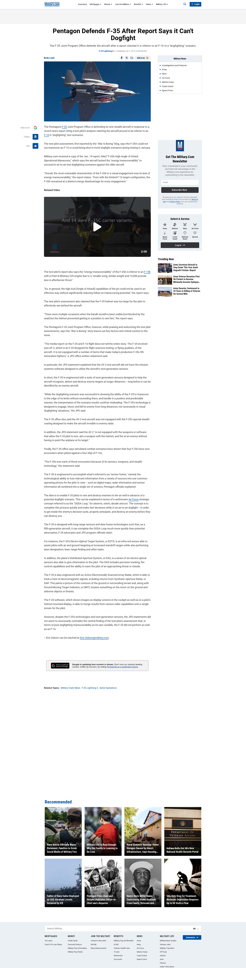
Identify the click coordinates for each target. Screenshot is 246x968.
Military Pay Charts (75, 952)
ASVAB (93, 944)
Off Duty (163, 952)
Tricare (116, 952)
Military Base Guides (168, 941)
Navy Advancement (98, 948)
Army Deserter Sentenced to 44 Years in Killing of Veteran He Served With (186, 291)
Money (107, 4)
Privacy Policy (175, 202)
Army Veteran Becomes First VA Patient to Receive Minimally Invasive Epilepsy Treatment (186, 279)
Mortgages (94, 4)
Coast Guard (142, 955)
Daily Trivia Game (167, 967)
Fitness (163, 963)
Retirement (118, 955)
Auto (162, 959)
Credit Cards (73, 941)
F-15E (147, 271)
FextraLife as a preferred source (122, 667)
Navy (139, 944)
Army (139, 941)
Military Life (161, 4)
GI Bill (116, 944)
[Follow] (35, 137)
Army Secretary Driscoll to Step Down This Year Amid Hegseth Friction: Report (185, 267)
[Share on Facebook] (121, 58)
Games (163, 955)
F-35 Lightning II (106, 51)
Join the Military (122, 4)
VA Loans (48, 941)
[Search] (185, 4)
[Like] (35, 146)
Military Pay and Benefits (124, 941)
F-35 (64, 126)
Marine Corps (142, 952)
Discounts (118, 959)
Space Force (142, 959)
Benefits (137, 4)
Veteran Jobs (165, 944)
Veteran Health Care (122, 948)
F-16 (46, 135)
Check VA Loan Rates (53, 944)
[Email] (132, 58)
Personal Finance (75, 944)
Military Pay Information (77, 948)
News (148, 4)
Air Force (134, 499)
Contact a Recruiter (98, 941)
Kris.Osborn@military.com (94, 637)
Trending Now (166, 259)
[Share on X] (126, 58)
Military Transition (167, 948)
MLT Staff (50, 58)
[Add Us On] (35, 128)
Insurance (82, 4)
